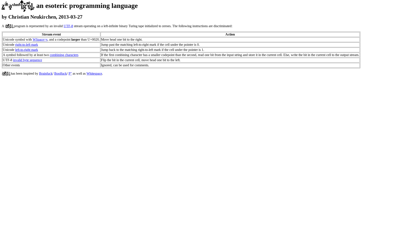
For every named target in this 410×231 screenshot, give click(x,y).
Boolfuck (60, 73)
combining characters (64, 55)
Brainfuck (46, 73)
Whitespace (94, 73)
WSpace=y (40, 39)
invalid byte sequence (27, 60)
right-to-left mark (26, 44)
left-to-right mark (26, 50)
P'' (70, 73)
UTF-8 (68, 26)
